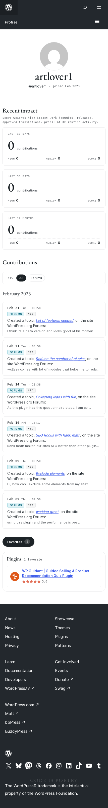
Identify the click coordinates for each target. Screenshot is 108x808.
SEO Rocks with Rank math (58, 435)
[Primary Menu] (97, 22)
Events (61, 670)
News (10, 627)
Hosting (12, 636)
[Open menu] (100, 7)
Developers (15, 679)
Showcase (64, 618)
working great (47, 512)
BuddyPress (18, 731)
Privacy (12, 645)
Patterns (63, 645)
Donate (64, 679)
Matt (12, 713)
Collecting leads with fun (56, 397)
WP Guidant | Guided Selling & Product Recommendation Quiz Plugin (55, 573)
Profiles (11, 22)
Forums (36, 278)
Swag (62, 688)
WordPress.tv (20, 688)
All (21, 278)
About (10, 618)
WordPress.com (22, 704)
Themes (62, 627)
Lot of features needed (54, 320)
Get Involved (67, 661)
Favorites (17, 542)
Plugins (61, 636)
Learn (10, 661)
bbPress (15, 722)
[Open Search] (85, 7)
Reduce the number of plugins (60, 358)
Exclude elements (50, 473)
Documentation (19, 670)
